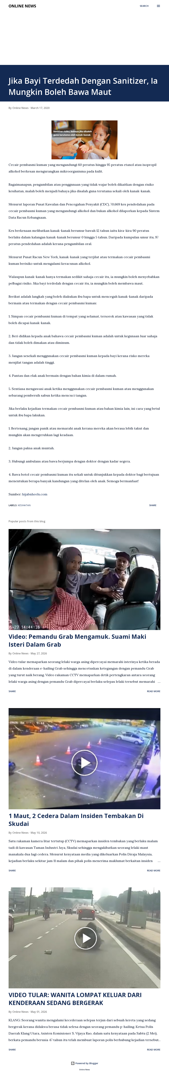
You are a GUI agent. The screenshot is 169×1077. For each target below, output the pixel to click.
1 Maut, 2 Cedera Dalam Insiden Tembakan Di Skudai (76, 820)
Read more (153, 691)
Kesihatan (24, 505)
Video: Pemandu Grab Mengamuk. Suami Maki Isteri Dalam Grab (77, 640)
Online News (22, 6)
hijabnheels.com (34, 494)
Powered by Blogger (86, 1063)
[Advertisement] (84, 35)
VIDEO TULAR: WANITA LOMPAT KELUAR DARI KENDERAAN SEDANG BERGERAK (75, 999)
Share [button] (152, 505)
